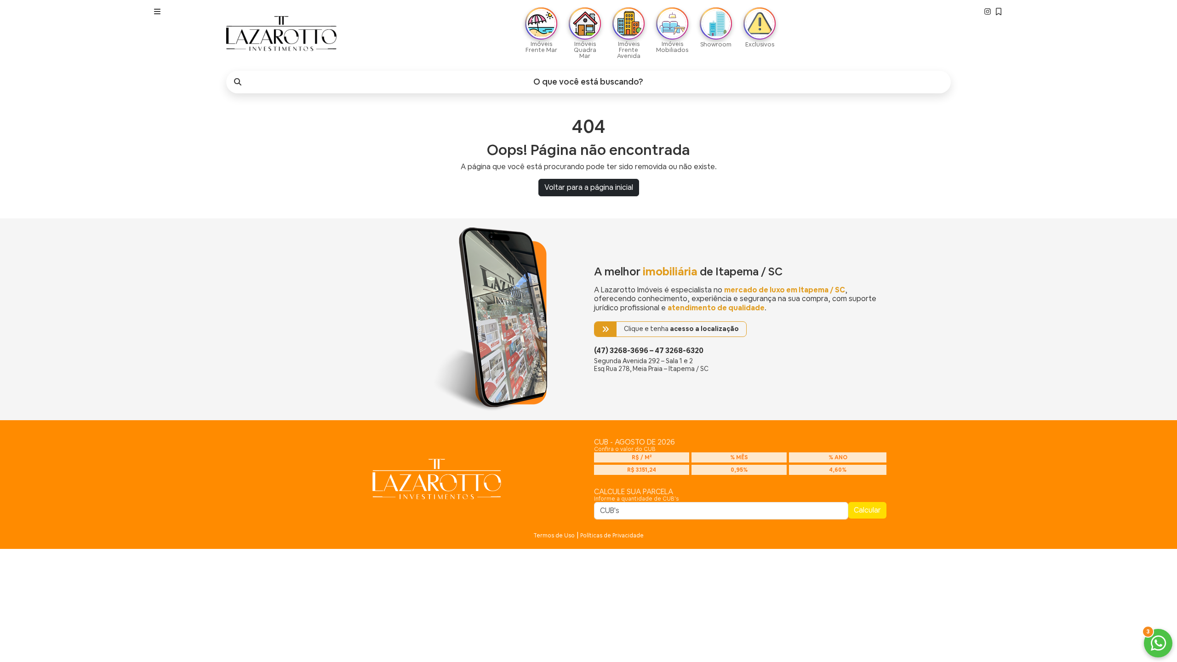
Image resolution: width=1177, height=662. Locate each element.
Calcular (867, 510)
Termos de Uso (554, 535)
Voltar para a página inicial (588, 187)
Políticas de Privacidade (612, 535)
